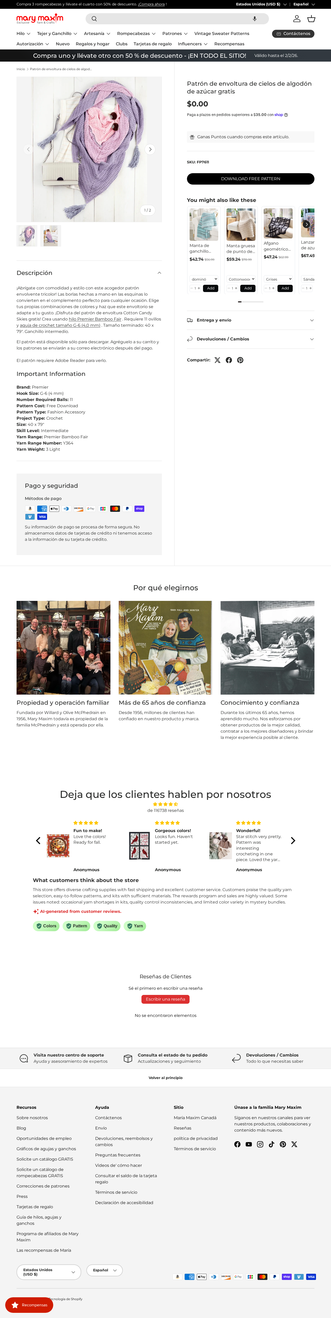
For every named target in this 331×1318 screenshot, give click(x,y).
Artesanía (94, 33)
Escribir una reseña (165, 999)
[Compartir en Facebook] (229, 360)
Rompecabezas (133, 33)
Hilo (21, 33)
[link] (204, 224)
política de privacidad (196, 1138)
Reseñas (182, 1128)
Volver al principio (166, 1077)
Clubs (121, 43)
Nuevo (63, 43)
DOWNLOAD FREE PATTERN (250, 179)
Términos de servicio (116, 1192)
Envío (101, 1128)
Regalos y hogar (93, 43)
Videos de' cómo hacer (118, 1165)
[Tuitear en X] (217, 360)
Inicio (21, 69)
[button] (254, 18)
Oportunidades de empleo (44, 1138)
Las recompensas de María (44, 1250)
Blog (21, 1128)
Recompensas (229, 43)
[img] (165, 804)
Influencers (190, 43)
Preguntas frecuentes (117, 1155)
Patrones (172, 33)
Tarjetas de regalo (153, 43)
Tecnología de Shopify (65, 1299)
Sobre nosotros (32, 1117)
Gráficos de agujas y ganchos (46, 1148)
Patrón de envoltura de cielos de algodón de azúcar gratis (61, 69)
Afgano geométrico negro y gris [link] (276, 246)
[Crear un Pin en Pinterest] (240, 360)
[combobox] (177, 18)
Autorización (30, 43)
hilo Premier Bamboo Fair (95, 319)
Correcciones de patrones (43, 1186)
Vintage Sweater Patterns (221, 33)
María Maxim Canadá (195, 1117)
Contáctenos (108, 1117)
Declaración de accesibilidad (124, 1202)
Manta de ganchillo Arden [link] (199, 248)
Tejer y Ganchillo (54, 33)
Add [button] (210, 288)
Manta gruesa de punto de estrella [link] (241, 248)
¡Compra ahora (151, 4)
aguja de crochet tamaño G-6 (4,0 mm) (60, 325)
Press (22, 1196)
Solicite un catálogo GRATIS (45, 1159)
